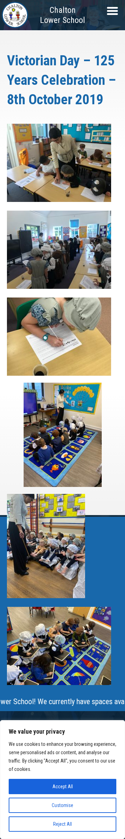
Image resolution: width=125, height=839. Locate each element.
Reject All (62, 824)
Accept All (62, 786)
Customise (62, 805)
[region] (62, 779)
